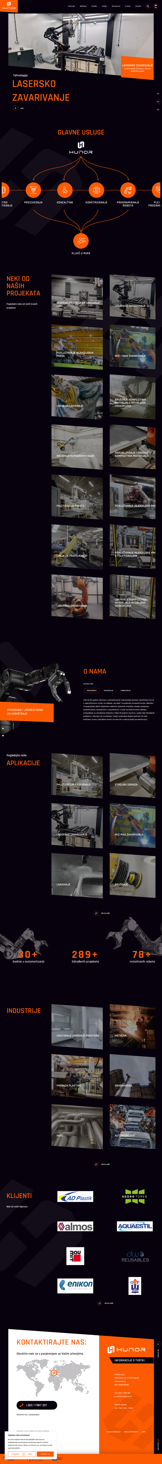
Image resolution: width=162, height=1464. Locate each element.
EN (157, 13)
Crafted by (158, 1444)
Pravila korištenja (113, 1432)
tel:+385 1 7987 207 (123, 1393)
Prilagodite (15, 1454)
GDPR (143, 1432)
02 (158, 101)
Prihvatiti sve (45, 1454)
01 (158, 93)
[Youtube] (3, 735)
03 (158, 109)
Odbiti (30, 1454)
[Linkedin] (3, 728)
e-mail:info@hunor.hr (123, 1396)
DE (157, 10)
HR (156, 7)
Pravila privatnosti (131, 1432)
